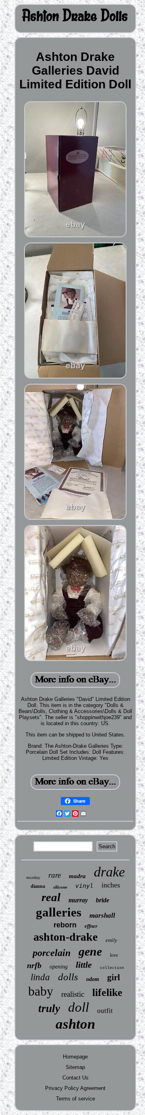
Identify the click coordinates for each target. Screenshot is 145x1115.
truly (49, 1008)
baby (40, 991)
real (50, 897)
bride (102, 900)
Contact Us (75, 1078)
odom (92, 979)
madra (77, 876)
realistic (72, 994)
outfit (105, 1011)
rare (54, 875)
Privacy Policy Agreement (75, 1088)
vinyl (84, 885)
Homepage (75, 1057)
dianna (38, 886)
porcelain (51, 953)
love (114, 955)
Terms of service (75, 1099)
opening (59, 967)
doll (78, 1007)
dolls (68, 976)
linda (40, 977)
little (84, 965)
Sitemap (75, 1067)
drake (109, 871)
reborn (65, 925)
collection (112, 968)
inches (111, 885)
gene (90, 951)
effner (91, 926)
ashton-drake (65, 937)
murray (78, 900)
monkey (33, 877)
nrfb (34, 965)
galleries (58, 912)
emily (111, 940)
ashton (75, 1024)
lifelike (107, 992)
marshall (102, 915)
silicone (60, 887)
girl (113, 977)
